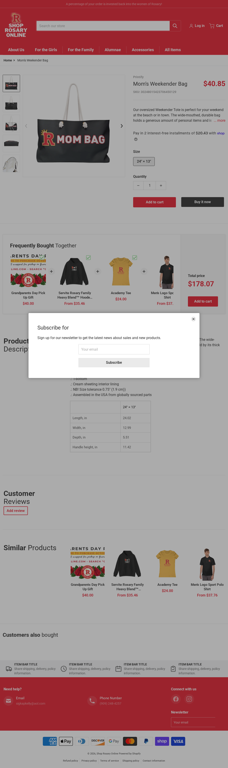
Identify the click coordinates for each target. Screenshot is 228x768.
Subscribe (114, 362)
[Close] (193, 319)
